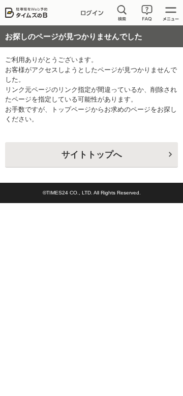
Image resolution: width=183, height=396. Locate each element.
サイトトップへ (92, 154)
